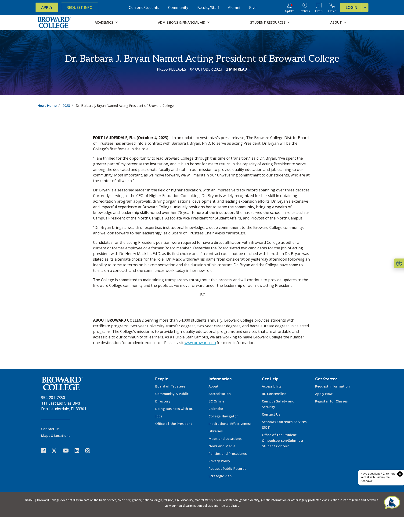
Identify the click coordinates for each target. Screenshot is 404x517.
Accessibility (272, 386)
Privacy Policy (219, 461)
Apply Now (323, 393)
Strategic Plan (220, 476)
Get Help (270, 378)
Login (351, 7)
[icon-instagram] (90, 450)
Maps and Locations (225, 438)
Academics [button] (104, 22)
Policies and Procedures (228, 453)
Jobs (158, 416)
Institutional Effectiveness (230, 423)
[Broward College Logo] (54, 22)
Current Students (144, 7)
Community (178, 7)
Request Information (332, 386)
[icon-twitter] (56, 450)
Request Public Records (227, 468)
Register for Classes (331, 401)
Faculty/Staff (208, 7)
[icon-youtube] (68, 450)
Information (220, 378)
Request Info (80, 7)
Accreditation (220, 393)
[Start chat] (392, 503)
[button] (399, 263)
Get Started (326, 378)
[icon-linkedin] (79, 450)
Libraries (216, 431)
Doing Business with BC (174, 408)
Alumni (234, 7)
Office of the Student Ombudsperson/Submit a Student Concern (282, 440)
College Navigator (223, 416)
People (161, 378)
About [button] (336, 22)
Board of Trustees (170, 386)
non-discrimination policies (195, 506)
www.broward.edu (200, 342)
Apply (47, 7)
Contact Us (50, 429)
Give (252, 7)
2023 (66, 105)
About (214, 386)
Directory (162, 401)
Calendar (216, 408)
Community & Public (171, 393)
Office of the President (173, 423)
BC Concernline (274, 393)
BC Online (216, 401)
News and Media (222, 446)
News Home (47, 105)
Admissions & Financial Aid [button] (181, 22)
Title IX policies (229, 506)
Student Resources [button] (267, 22)
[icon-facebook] (45, 450)
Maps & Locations (55, 435)
